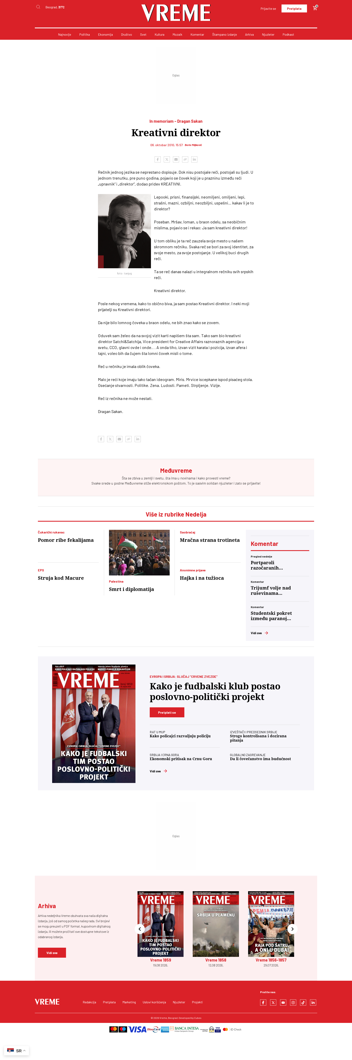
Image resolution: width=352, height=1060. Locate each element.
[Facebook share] (158, 159)
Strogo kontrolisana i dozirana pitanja (258, 738)
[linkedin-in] (313, 1002)
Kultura (159, 34)
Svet (143, 34)
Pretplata (294, 8)
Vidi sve (256, 633)
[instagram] (293, 1002)
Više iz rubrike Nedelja (176, 514)
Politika (84, 34)
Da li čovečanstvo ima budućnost (260, 759)
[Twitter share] (167, 159)
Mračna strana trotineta (210, 540)
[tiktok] (303, 1002)
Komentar (197, 34)
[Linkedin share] (194, 159)
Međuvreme (134, 483)
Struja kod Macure (61, 578)
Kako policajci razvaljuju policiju (180, 736)
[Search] (38, 7)
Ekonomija (105, 34)
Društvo (126, 34)
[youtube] (283, 1002)
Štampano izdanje (224, 34)
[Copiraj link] (185, 159)
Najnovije (64, 34)
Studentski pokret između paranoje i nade (272, 616)
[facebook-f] (263, 1002)
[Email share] (176, 159)
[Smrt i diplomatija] (139, 552)
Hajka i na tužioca (202, 578)
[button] (140, 929)
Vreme (163, 1017)
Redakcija (89, 1002)
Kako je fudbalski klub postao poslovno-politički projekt (215, 691)
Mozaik (177, 34)
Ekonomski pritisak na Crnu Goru (181, 759)
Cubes (197, 1017)
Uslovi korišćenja (154, 1002)
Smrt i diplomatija (131, 589)
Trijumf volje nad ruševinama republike (271, 590)
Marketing (129, 1002)
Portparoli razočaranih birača (265, 565)
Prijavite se (268, 8)
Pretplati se (167, 712)
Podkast (288, 34)
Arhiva (249, 34)
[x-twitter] (273, 1002)
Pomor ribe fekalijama (66, 540)
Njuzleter (268, 34)
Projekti (197, 1002)
